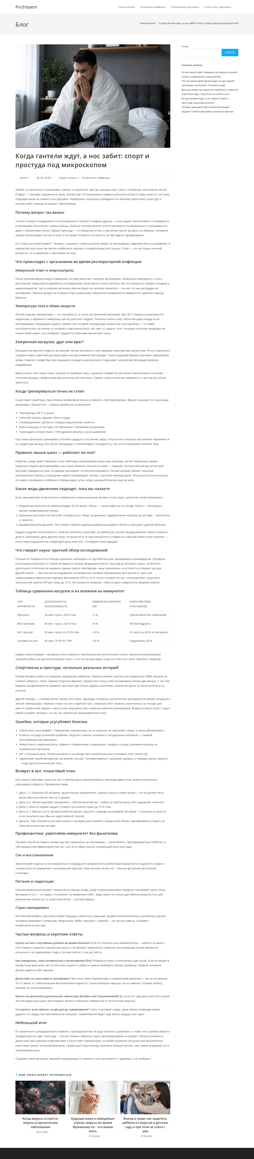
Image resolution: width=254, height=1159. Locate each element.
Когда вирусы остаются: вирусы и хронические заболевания (40, 1123)
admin (24, 177)
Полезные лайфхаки (96, 177)
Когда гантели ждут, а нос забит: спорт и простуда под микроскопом (199, 23)
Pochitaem (26, 7)
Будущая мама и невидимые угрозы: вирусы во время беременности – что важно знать (93, 1125)
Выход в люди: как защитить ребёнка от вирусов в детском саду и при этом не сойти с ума (145, 1125)
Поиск (185, 46)
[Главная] (136, 23)
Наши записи (68, 177)
